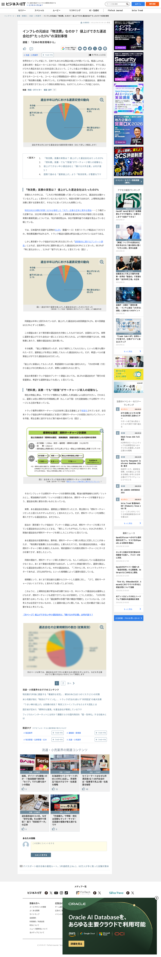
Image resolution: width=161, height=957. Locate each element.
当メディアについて (37, 932)
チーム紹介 (59, 907)
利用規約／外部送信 (37, 921)
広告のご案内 (60, 910)
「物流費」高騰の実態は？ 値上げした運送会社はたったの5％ (73, 158)
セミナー (22, 10)
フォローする (49, 55)
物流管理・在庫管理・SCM (36, 739)
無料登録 (152, 4)
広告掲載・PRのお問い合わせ (127, 618)
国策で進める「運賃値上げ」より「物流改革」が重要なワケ (72, 174)
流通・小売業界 (32, 55)
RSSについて (34, 925)
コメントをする (41, 855)
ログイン (138, 4)
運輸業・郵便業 (75, 733)
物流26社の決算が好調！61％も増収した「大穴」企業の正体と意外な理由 (58, 210)
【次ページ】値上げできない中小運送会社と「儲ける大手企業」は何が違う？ (58, 614)
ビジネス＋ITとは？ (36, 5)
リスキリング (74, 10)
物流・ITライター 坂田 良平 (40, 89)
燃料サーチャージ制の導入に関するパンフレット (83, 481)
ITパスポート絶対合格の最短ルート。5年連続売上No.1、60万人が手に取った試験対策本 (66, 866)
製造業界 (28, 733)
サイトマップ (34, 914)
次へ (69, 683)
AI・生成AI (94, 10)
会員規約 (33, 918)
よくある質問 (34, 910)
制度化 (85, 410)
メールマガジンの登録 (38, 907)
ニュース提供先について (39, 929)
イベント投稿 (60, 914)
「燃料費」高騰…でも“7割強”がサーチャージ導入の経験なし (73, 162)
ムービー (56, 10)
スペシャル (39, 10)
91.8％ (58, 229)
